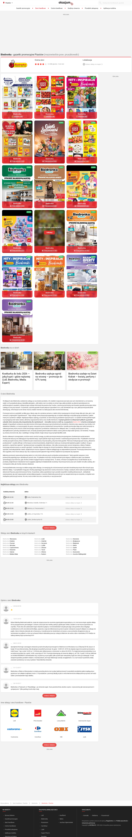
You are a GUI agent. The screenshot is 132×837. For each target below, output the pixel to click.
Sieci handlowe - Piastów (20, 803)
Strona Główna (9, 815)
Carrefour (44, 826)
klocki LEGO (77, 422)
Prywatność (105, 815)
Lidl (42, 815)
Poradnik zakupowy (11, 829)
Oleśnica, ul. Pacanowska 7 (35, 508)
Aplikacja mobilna (10, 833)
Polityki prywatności (122, 821)
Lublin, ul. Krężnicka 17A (35, 514)
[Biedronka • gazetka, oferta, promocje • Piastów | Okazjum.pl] (18, 63)
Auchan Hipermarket (66, 822)
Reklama (95, 815)
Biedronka (35, 803)
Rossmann (44, 822)
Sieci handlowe (9, 822)
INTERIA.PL (92, 825)
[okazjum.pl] (66, 3)
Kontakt (86, 815)
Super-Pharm (45, 833)
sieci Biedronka (14, 484)
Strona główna (4, 803)
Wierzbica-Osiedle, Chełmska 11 (37, 503)
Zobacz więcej (49, 528)
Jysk (42, 829)
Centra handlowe (10, 826)
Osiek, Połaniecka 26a (34, 497)
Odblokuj (49, 232)
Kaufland (63, 815)
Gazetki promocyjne (11, 819)
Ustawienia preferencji (88, 823)
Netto (61, 819)
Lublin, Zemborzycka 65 (34, 519)
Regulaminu (109, 821)
